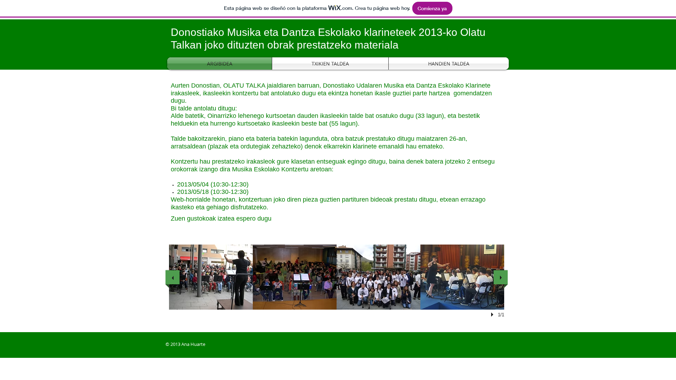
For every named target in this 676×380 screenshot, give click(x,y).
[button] (211, 277)
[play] (493, 314)
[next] (501, 277)
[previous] (172, 277)
